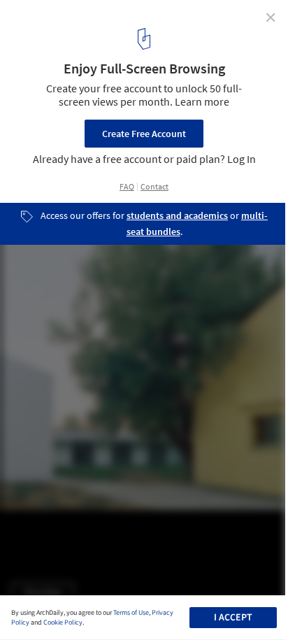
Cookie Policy (62, 622)
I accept (233, 618)
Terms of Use (131, 613)
